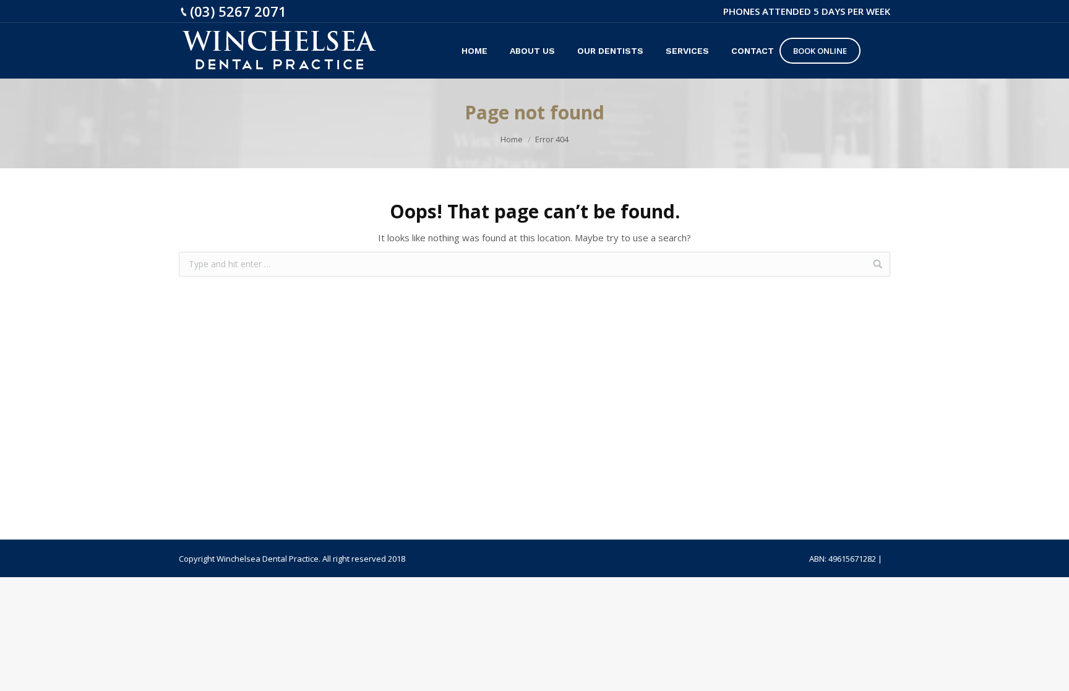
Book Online (820, 50)
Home (511, 139)
